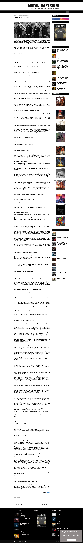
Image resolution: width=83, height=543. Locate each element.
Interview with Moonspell (62, 263)
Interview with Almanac (61, 267)
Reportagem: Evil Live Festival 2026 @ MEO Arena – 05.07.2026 (62, 61)
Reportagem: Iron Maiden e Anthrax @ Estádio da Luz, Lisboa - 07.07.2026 (62, 56)
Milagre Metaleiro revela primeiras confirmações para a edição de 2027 (62, 273)
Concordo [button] (71, 539)
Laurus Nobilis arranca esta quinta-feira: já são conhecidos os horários (25, 524)
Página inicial (16, 15)
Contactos (22, 0)
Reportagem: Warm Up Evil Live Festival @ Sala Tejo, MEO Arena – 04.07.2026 (62, 73)
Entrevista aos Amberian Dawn (25, 518)
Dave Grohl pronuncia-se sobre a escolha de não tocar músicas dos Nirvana (62, 243)
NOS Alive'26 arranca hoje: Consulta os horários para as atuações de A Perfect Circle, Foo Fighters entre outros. (62, 67)
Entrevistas (21, 15)
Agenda (58, 232)
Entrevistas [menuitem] (38, 11)
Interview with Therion (61, 247)
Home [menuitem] (16, 11)
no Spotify (48, 492)
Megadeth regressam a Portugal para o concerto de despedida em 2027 (62, 253)
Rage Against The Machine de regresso (62, 238)
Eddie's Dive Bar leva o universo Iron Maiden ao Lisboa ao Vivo (61, 88)
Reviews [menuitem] (26, 11)
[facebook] (66, 1)
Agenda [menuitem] (44, 11)
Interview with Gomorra (61, 278)
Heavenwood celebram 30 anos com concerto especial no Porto (62, 50)
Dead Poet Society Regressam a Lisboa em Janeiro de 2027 (62, 78)
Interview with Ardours (61, 258)
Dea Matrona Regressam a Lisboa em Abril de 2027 (62, 83)
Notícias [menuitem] (21, 11)
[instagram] (68, 1)
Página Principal (16, 0)
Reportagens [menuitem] (32, 11)
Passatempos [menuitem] (50, 11)
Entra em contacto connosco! (62, 513)
